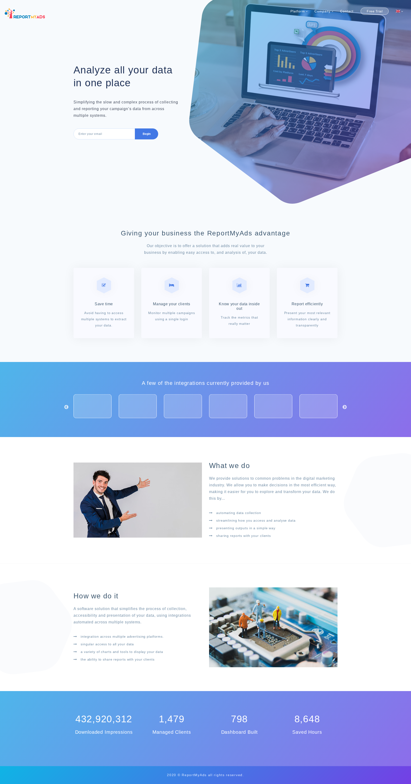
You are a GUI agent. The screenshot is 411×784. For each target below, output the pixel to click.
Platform (297, 11)
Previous (66, 407)
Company (322, 11)
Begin (147, 134)
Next (344, 407)
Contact (346, 11)
